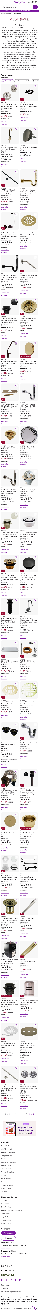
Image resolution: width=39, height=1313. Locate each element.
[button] (16, 86)
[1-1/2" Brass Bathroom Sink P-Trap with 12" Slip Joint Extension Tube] (10, 263)
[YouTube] (20, 1280)
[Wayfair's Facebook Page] (2, 1280)
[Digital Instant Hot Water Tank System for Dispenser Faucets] (10, 949)
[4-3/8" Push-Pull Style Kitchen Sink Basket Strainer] (29, 477)
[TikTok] (15, 1280)
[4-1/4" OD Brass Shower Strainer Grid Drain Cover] (29, 221)
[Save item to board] (16, 86)
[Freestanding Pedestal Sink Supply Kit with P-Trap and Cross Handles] (29, 863)
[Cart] (36, 2)
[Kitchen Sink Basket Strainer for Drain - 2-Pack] (10, 731)
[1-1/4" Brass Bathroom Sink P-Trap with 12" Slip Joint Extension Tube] (29, 178)
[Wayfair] (19, 2)
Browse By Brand (6, 13)
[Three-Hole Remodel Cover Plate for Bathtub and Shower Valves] (29, 1031)
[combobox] (17, 7)
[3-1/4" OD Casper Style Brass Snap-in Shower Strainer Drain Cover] (29, 690)
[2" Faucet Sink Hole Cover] (29, 135)
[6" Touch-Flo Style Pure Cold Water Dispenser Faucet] (10, 135)
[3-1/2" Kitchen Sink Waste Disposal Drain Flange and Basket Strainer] (29, 520)
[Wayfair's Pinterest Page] (7, 1280)
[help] (34, 1308)
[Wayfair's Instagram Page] (11, 1280)
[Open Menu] (2, 2)
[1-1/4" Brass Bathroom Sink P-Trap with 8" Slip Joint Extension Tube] (29, 392)
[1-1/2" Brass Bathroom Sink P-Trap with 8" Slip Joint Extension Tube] (10, 477)
